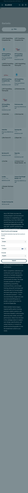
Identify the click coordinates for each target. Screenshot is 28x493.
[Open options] (26, 256)
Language (3, 252)
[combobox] (14, 241)
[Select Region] (26, 241)
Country (3, 245)
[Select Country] (24, 248)
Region (3, 238)
